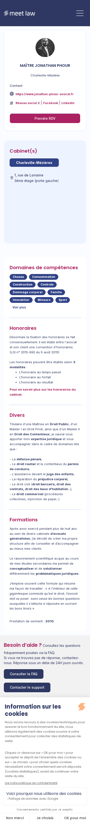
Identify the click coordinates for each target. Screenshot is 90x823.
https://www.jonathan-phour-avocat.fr (44, 94)
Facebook (50, 103)
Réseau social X (28, 103)
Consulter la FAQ (23, 674)
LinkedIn (67, 103)
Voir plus (19, 307)
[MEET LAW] (19, 13)
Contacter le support (27, 687)
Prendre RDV (45, 118)
